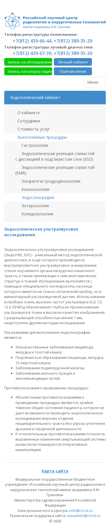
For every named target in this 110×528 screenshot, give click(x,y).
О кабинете (28, 112)
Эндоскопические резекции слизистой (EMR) (54, 170)
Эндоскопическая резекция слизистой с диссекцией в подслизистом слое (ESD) (54, 156)
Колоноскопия (34, 189)
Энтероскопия (34, 205)
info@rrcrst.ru (81, 510)
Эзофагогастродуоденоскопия (50, 181)
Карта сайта (55, 471)
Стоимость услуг (33, 129)
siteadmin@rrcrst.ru (84, 515)
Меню (93, 82)
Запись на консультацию (29, 71)
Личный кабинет (73, 62)
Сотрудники (28, 120)
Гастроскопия (34, 145)
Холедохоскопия (36, 213)
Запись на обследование (29, 62)
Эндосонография (37, 197)
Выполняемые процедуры (41, 137)
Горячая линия (73, 71)
